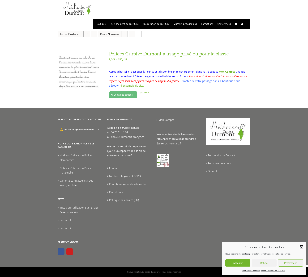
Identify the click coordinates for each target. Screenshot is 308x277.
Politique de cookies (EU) (124, 200)
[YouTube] (69, 251)
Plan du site (116, 192)
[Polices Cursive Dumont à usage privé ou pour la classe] (78, 73)
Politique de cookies (251, 270)
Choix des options (123, 94)
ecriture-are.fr (173, 143)
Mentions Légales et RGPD (273, 270)
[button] (301, 247)
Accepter (238, 263)
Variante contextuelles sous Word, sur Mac (76, 183)
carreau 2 (65, 228)
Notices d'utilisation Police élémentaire (76, 158)
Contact (114, 168)
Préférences (290, 263)
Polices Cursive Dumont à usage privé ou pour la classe (169, 54)
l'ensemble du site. (132, 85)
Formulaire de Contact (221, 155)
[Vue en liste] (138, 34)
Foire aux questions (220, 163)
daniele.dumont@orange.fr (127, 137)
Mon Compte (227, 71)
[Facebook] (61, 251)
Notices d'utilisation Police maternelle (76, 170)
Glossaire (213, 171)
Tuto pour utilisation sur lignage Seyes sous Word (79, 210)
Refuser (264, 263)
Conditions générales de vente (127, 184)
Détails (146, 92)
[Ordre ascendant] (94, 34)
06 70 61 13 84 (119, 132)
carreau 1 (65, 220)
